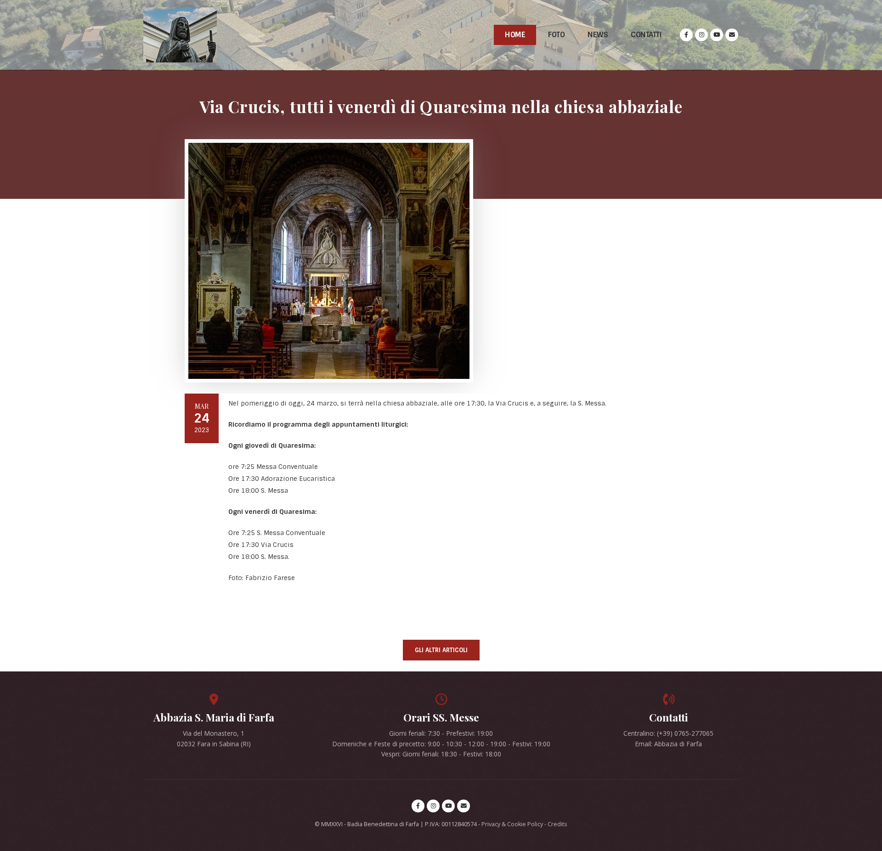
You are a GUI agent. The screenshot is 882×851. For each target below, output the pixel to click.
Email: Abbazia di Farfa (668, 743)
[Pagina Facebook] (686, 34)
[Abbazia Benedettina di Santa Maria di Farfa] (180, 34)
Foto (556, 34)
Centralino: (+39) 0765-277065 (668, 733)
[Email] (731, 34)
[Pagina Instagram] (701, 34)
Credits (557, 824)
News (598, 34)
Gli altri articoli (441, 650)
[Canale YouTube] (716, 34)
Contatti (646, 34)
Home (515, 34)
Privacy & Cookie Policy (512, 824)
